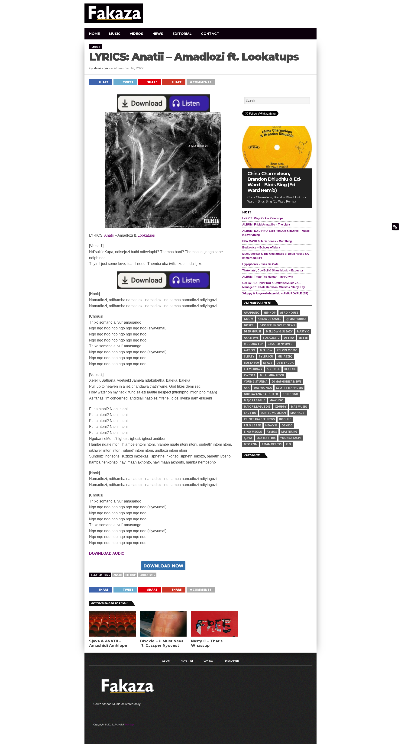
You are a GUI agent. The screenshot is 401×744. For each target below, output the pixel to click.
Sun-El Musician (273, 413)
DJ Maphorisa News (286, 381)
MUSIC (114, 34)
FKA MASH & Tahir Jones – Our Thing (267, 241)
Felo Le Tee (252, 425)
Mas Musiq (299, 407)
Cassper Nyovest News (277, 325)
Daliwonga (263, 388)
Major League (254, 400)
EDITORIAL (182, 34)
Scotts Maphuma (289, 388)
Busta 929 (251, 363)
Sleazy (249, 356)
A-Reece (249, 350)
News (157, 34)
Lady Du (250, 413)
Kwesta (249, 375)
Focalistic (271, 338)
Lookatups (146, 235)
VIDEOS (136, 34)
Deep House (253, 331)
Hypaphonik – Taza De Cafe (260, 264)
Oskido (287, 425)
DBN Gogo (290, 394)
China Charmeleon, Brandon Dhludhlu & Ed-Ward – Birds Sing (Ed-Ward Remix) (274, 182)
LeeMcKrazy (253, 369)
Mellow (266, 350)
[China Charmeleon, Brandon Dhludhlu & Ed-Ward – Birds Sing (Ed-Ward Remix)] (277, 167)
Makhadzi (297, 413)
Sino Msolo (253, 432)
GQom (248, 319)
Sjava (248, 438)
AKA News (251, 338)
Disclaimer (232, 661)
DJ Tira (289, 338)
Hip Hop (130, 575)
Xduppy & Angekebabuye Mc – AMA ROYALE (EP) (275, 293)
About (166, 661)
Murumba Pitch (272, 375)
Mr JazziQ (285, 356)
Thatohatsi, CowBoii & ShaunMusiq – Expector (272, 270)
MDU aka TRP (253, 344)
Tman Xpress (271, 444)
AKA (246, 388)
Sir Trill (273, 369)
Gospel (249, 325)
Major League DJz (257, 407)
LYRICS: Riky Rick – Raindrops (262, 218)
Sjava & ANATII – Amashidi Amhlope (108, 643)
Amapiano (251, 313)
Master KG (289, 432)
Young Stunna (255, 381)
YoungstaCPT (291, 438)
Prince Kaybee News (259, 419)
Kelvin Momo (287, 350)
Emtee (303, 338)
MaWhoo (276, 400)
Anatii (109, 235)
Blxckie (290, 369)
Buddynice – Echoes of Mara (261, 247)
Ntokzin (250, 444)
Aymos (272, 432)
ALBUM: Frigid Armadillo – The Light (266, 224)
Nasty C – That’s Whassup (207, 643)
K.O (288, 444)
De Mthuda (285, 363)
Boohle (285, 419)
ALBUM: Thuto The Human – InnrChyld (267, 276)
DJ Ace (267, 363)
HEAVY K (271, 425)
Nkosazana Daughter (261, 394)
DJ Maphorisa (296, 319)
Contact (210, 34)
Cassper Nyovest (281, 344)
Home (94, 34)
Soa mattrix (266, 438)
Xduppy (281, 407)
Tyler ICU (266, 356)
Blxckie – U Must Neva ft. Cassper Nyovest (162, 643)
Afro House (289, 313)
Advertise (187, 661)
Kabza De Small (269, 319)
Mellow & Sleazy (279, 331)
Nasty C (303, 331)
